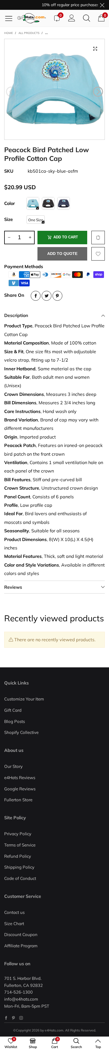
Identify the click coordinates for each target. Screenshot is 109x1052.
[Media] (95, 48)
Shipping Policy (19, 867)
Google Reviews (19, 788)
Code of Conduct (20, 878)
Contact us (14, 912)
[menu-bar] (10, 18)
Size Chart (14, 923)
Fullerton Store (18, 799)
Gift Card (13, 710)
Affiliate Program (20, 945)
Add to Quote (62, 253)
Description (16, 315)
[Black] (48, 203)
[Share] (36, 296)
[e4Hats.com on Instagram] (21, 1018)
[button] (11, 92)
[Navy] (63, 203)
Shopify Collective (21, 732)
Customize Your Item (24, 699)
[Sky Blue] (33, 203)
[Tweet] (46, 296)
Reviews (13, 587)
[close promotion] (102, 5)
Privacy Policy (17, 833)
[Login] (71, 18)
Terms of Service (19, 845)
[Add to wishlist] (98, 254)
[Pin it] (57, 296)
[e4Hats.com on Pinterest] (13, 1018)
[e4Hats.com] (33, 18)
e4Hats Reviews (19, 777)
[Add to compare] (98, 237)
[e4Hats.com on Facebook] (6, 1018)
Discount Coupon (20, 934)
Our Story (13, 766)
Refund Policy (17, 856)
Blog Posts (14, 721)
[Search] (86, 18)
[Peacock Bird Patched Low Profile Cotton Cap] (54, 89)
